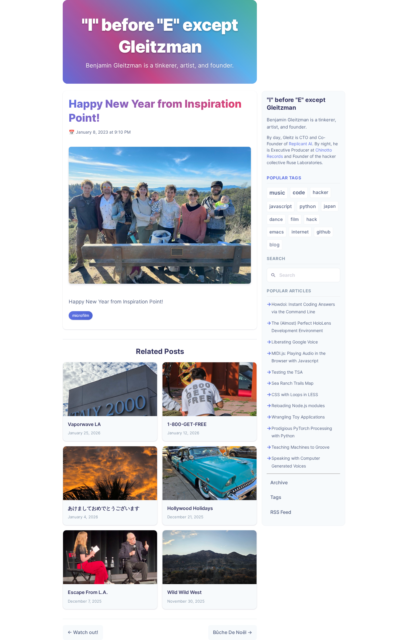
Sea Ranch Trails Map (293, 383)
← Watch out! (83, 632)
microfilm (80, 315)
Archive (279, 482)
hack (311, 219)
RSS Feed (280, 512)
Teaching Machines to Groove (300, 447)
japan (330, 206)
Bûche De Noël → (232, 632)
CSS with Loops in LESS (295, 394)
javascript (280, 206)
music (277, 193)
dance (276, 219)
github (323, 232)
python (308, 206)
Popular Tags (284, 177)
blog (274, 245)
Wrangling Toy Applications (298, 416)
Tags (275, 497)
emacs (276, 232)
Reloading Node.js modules (298, 405)
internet (300, 232)
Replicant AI (300, 143)
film (295, 219)
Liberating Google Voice (295, 341)
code (299, 192)
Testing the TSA (287, 372)
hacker (320, 192)
